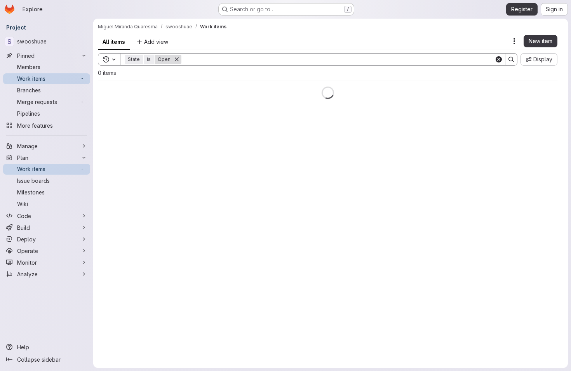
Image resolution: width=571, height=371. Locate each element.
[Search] (511, 59)
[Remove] (176, 59)
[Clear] (498, 59)
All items (114, 41)
